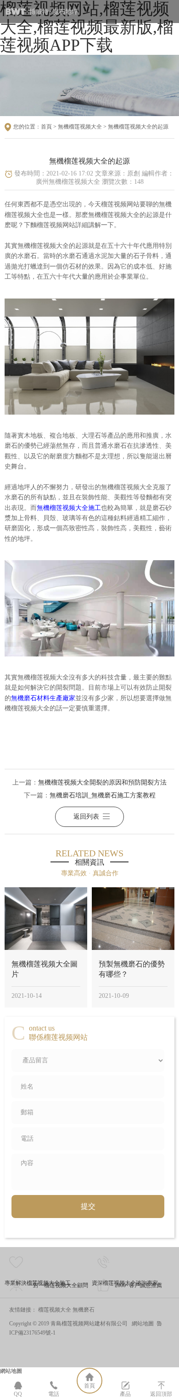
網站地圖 (143, 1323)
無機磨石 (84, 1309)
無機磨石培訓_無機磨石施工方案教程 (103, 795)
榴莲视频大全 (54, 1309)
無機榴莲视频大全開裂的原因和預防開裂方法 (102, 782)
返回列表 (86, 816)
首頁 (46, 126)
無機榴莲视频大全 (80, 126)
